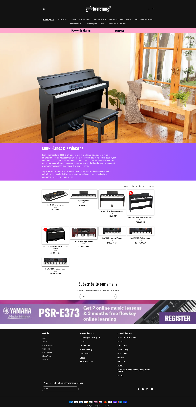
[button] (44, 9)
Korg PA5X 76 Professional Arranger (140, 238)
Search (44, 338)
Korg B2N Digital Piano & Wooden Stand (112, 211)
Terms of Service (47, 352)
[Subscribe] (114, 296)
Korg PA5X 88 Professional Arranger (55, 269)
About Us (44, 342)
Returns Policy (46, 356)
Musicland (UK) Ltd (95, 406)
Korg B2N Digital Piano (83, 201)
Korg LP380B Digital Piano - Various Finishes (140, 217)
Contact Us (45, 360)
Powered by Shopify (104, 406)
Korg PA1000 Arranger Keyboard (84, 241)
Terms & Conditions (48, 345)
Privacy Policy (46, 349)
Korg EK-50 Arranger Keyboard (55, 205)
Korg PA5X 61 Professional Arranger (112, 238)
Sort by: (126, 186)
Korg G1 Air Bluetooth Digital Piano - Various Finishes (55, 247)
